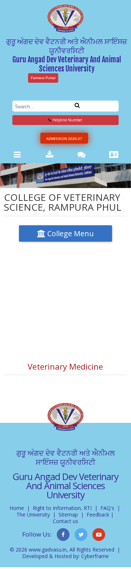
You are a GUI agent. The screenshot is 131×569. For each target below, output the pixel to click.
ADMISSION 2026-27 (64, 139)
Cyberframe (95, 556)
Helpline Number (66, 119)
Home (16, 507)
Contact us (65, 521)
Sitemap (68, 514)
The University (33, 514)
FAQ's (107, 507)
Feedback (98, 514)
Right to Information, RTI (62, 507)
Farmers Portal (43, 78)
